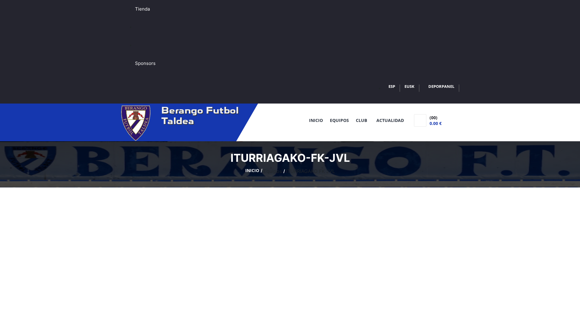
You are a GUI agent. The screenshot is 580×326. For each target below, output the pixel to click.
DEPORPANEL (441, 86)
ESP (391, 86)
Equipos (339, 120)
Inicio (316, 120)
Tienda (142, 9)
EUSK (409, 86)
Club (362, 120)
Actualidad (390, 120)
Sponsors (145, 63)
